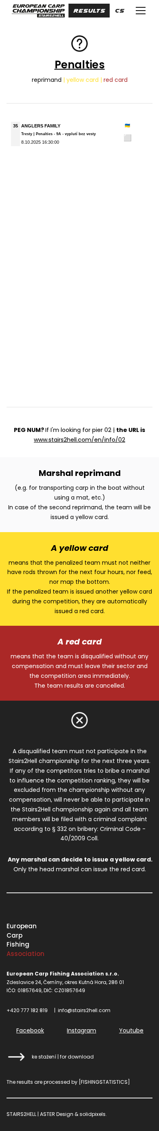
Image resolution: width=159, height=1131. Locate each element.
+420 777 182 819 (27, 1010)
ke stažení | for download (63, 1056)
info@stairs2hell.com (84, 1010)
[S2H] (38, 10)
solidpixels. (93, 1114)
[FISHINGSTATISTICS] (104, 1081)
